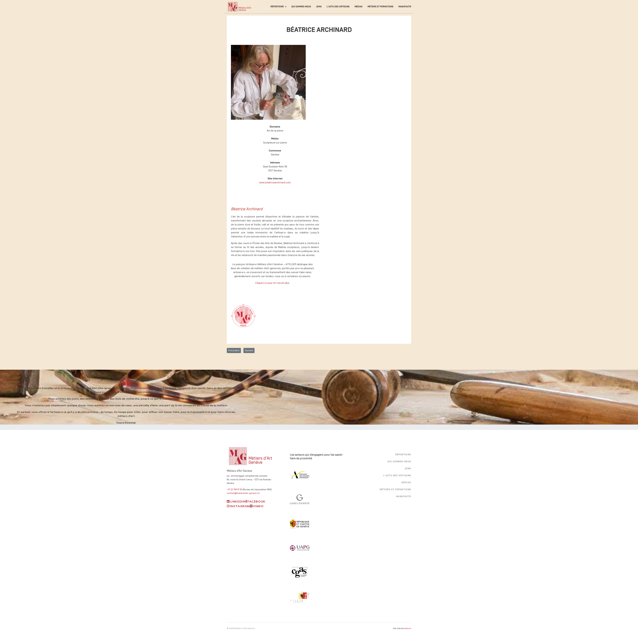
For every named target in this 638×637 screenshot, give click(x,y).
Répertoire (277, 6)
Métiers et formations (380, 6)
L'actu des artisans (338, 6)
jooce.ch (407, 628)
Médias (359, 6)
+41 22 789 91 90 (234, 489)
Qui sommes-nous (301, 6)
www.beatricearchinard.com (275, 182)
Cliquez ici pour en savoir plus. (272, 282)
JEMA (319, 6)
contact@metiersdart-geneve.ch (243, 493)
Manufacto (404, 6)
